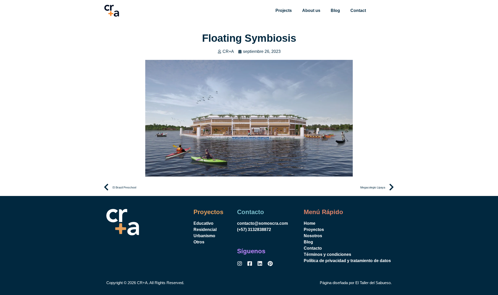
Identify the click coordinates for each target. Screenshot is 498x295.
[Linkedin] (260, 263)
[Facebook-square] (250, 263)
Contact (358, 10)
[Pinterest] (270, 263)
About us (311, 10)
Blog (335, 10)
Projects (283, 10)
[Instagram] (240, 263)
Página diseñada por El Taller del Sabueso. (356, 282)
